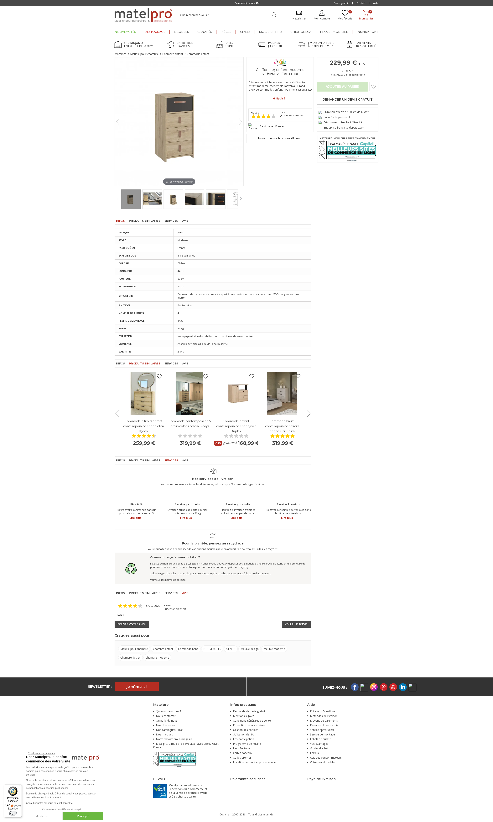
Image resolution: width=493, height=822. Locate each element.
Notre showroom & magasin (174, 739)
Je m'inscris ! (137, 686)
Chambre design (130, 657)
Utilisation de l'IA (243, 734)
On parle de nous (166, 720)
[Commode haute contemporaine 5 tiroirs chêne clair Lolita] (282, 393)
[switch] (13, 813)
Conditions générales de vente (252, 720)
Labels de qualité (320, 739)
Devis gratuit (341, 3)
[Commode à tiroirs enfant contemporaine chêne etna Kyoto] (143, 393)
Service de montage (322, 734)
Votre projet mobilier (323, 762)
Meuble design (250, 649)
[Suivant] (240, 121)
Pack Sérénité (241, 748)
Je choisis (42, 816)
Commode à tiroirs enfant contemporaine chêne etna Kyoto (143, 426)
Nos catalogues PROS (170, 730)
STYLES (231, 649)
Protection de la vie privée (249, 725)
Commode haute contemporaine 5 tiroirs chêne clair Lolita (282, 426)
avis (283, 112)
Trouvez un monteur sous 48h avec (280, 138)
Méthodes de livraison (324, 716)
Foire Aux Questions (322, 711)
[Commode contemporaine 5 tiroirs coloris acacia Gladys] (189, 393)
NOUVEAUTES (212, 649)
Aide (375, 3)
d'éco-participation (355, 74)
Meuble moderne (274, 649)
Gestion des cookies (245, 730)
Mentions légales (243, 716)
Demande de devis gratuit (249, 711)
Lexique (315, 753)
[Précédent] (118, 121)
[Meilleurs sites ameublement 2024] (174, 759)
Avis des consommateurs (326, 757)
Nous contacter (165, 716)
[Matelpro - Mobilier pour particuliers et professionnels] (143, 15)
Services (171, 220)
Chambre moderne (157, 657)
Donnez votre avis (293, 115)
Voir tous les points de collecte (168, 579)
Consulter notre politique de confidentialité (49, 803)
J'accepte (83, 816)
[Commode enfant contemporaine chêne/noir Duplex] (236, 393)
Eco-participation (243, 739)
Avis (185, 220)
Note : (255, 112)
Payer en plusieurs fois (324, 725)
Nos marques (164, 734)
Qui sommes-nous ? (168, 711)
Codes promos (242, 757)
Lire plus (135, 518)
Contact (360, 3)
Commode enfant (198, 54)
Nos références (165, 725)
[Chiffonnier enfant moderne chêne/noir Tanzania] (131, 199)
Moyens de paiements (324, 720)
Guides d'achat (319, 748)
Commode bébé (188, 649)
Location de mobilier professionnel (254, 762)
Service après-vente (322, 730)
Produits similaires (144, 220)
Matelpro (121, 54)
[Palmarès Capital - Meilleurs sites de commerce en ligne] (347, 148)
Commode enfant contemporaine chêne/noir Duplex (236, 426)
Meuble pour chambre (144, 54)
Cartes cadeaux (242, 753)
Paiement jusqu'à (247, 3)
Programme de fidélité (247, 743)
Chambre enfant (172, 54)
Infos (120, 220)
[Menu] (19, 786)
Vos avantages (319, 743)
